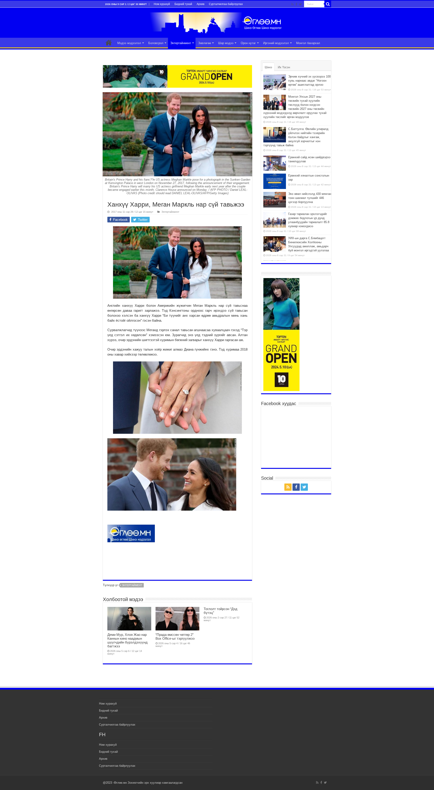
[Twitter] (300, 4)
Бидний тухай (183, 4)
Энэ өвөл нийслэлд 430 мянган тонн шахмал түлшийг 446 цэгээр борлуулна (309, 198)
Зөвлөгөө (204, 43)
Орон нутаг (248, 43)
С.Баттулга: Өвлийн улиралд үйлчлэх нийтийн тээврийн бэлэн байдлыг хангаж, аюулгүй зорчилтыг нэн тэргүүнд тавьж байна (295, 137)
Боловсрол (155, 43)
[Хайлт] (327, 4)
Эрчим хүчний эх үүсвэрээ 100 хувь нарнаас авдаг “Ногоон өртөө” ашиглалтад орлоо (309, 80)
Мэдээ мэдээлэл (129, 43)
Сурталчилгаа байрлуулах (226, 4)
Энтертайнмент (180, 43)
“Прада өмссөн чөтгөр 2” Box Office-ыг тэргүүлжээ (175, 636)
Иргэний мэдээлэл (276, 43)
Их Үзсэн (284, 67)
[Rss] (292, 4)
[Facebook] (296, 4)
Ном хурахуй (162, 4)
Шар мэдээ (226, 43)
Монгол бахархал (308, 43)
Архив (200, 4)
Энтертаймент (132, 585)
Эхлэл (109, 42)
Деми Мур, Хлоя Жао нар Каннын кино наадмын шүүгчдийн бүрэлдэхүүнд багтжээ (127, 640)
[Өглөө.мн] (217, 22)
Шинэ (268, 67)
